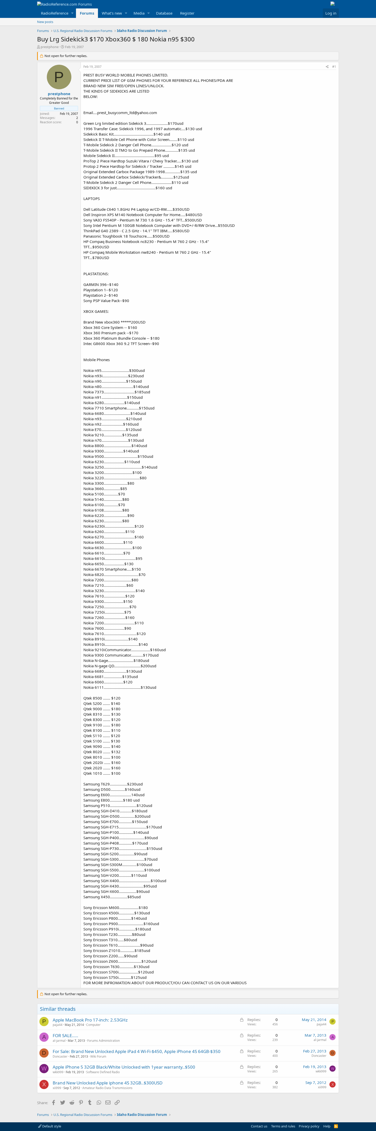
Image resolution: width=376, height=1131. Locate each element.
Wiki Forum (98, 1056)
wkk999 (58, 1072)
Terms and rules (283, 1126)
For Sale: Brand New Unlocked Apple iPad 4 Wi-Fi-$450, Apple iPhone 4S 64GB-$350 (136, 1051)
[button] (72, 13)
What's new (112, 13)
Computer (93, 1025)
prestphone (50, 47)
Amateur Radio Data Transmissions (107, 1088)
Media (139, 13)
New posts (45, 21)
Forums (87, 13)
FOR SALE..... (65, 1035)
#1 (334, 66)
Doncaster (60, 1056)
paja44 (57, 1025)
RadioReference (54, 13)
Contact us (259, 1126)
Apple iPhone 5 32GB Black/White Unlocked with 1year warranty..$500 (124, 1067)
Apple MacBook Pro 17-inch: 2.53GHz (90, 1020)
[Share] (327, 67)
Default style (51, 1126)
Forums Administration (103, 1040)
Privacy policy (309, 1126)
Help (326, 1126)
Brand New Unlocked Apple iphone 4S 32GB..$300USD (107, 1083)
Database (164, 13)
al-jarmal (59, 1040)
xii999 (57, 1088)
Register (187, 13)
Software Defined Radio (103, 1072)
